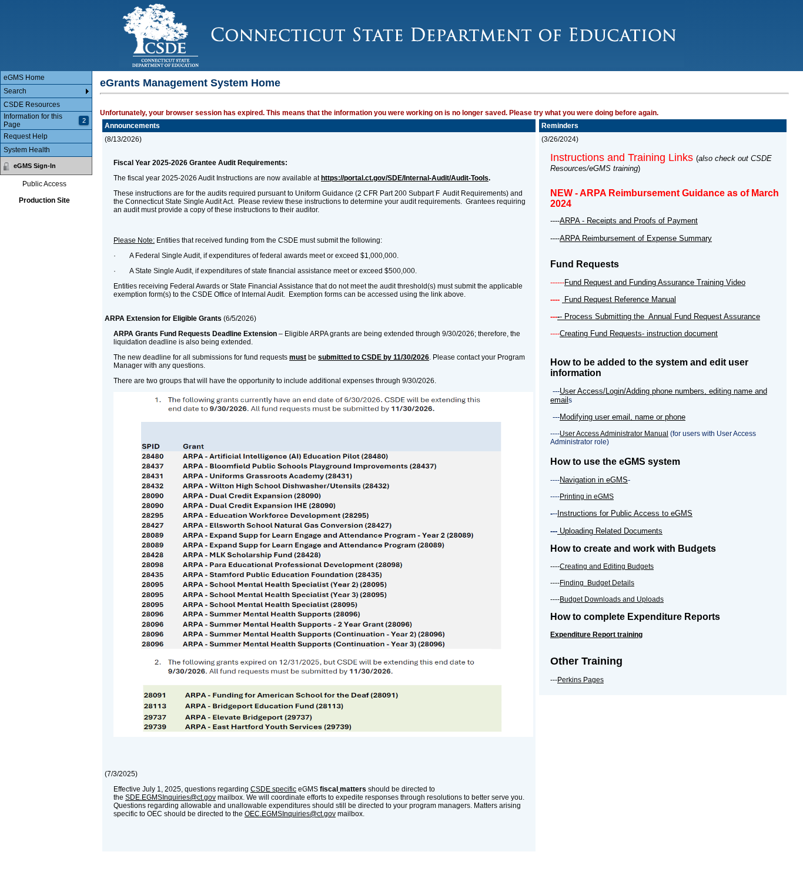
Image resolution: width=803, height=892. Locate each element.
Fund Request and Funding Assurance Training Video (654, 282)
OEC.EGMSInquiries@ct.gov (290, 814)
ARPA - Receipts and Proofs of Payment (629, 220)
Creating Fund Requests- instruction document (639, 333)
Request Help (26, 136)
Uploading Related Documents (610, 531)
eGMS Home (24, 77)
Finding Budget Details (597, 583)
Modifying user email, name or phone (622, 417)
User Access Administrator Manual (614, 434)
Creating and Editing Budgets (607, 566)
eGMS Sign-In (35, 165)
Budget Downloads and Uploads (612, 599)
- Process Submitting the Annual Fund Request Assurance (660, 316)
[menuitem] (46, 78)
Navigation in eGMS (594, 479)
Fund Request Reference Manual (619, 299)
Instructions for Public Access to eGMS (624, 513)
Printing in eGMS (587, 496)
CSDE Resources (32, 104)
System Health (27, 150)
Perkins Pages (580, 680)
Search (15, 91)
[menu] (46, 114)
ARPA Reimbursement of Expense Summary (636, 238)
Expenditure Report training (596, 635)
